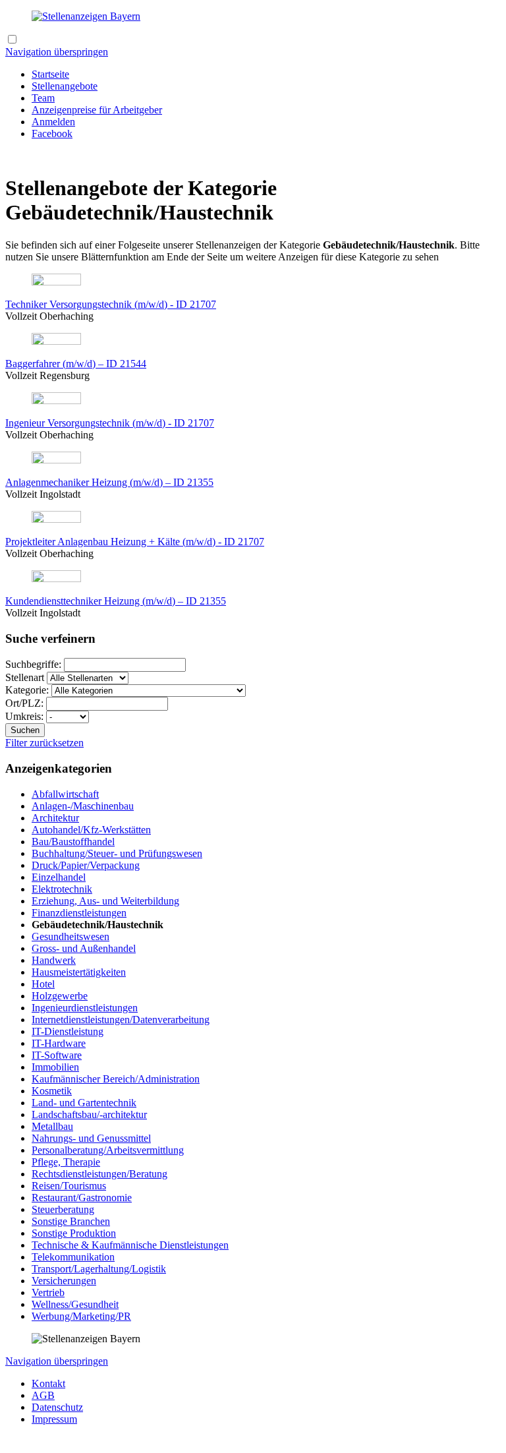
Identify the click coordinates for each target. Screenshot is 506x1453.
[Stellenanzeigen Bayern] (86, 16)
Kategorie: (28, 690)
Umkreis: (25, 716)
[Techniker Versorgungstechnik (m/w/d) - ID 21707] (56, 281)
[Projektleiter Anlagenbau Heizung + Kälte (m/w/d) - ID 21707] (56, 519)
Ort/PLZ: (25, 703)
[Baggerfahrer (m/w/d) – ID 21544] (56, 341)
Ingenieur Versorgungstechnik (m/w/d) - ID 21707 (109, 423)
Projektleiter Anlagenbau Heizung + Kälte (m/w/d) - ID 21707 (134, 541)
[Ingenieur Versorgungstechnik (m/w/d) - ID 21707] (56, 400)
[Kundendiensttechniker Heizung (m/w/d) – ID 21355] (56, 578)
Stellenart (26, 677)
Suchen (25, 730)
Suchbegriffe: (34, 664)
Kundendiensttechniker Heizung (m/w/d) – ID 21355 (115, 601)
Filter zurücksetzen (44, 742)
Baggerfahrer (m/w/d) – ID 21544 (75, 363)
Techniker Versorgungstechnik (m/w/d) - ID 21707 (110, 304)
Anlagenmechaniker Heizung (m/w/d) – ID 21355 (109, 482)
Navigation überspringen (56, 51)
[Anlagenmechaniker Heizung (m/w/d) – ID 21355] (56, 459)
